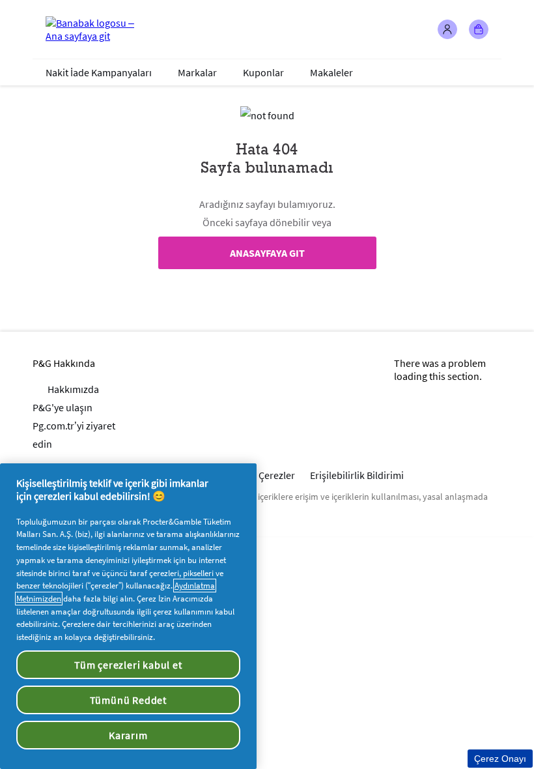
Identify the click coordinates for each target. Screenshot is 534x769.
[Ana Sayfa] (98, 29)
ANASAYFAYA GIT (267, 252)
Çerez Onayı (500, 758)
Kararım (128, 735)
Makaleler (331, 72)
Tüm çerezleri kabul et (128, 664)
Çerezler (277, 475)
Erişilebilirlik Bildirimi (357, 475)
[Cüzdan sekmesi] (478, 29)
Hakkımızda (73, 389)
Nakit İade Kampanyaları (99, 72)
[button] (447, 29)
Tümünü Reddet (128, 699)
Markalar (197, 72)
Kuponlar (263, 72)
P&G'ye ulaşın (62, 407)
